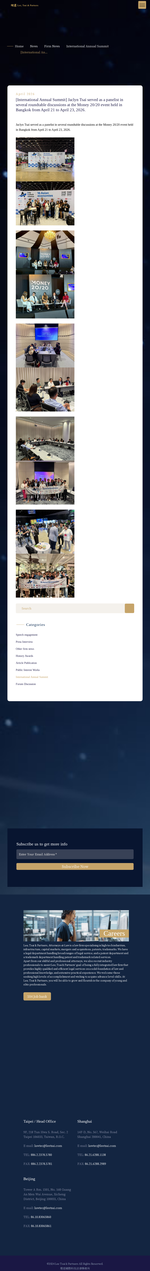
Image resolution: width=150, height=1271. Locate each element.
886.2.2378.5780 (41, 1155)
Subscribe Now (75, 866)
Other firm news (25, 648)
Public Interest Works (28, 670)
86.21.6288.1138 (95, 1155)
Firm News (52, 46)
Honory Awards (24, 655)
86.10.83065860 (41, 1217)
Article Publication (26, 662)
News (34, 46)
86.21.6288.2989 (95, 1164)
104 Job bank (37, 996)
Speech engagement (27, 634)
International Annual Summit (87, 46)
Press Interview (24, 641)
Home (19, 46)
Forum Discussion (26, 684)
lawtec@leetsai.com (48, 1146)
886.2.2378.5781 (41, 1164)
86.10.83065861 (41, 1226)
